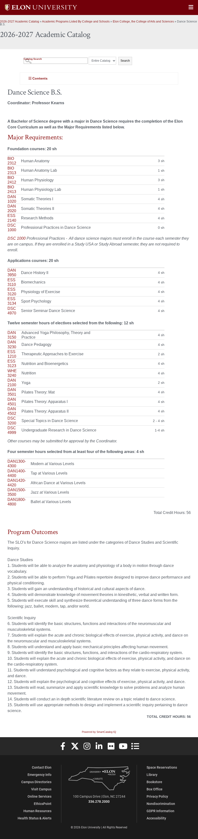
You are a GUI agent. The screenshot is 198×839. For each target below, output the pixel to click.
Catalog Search (33, 59)
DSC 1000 (16, 238)
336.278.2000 (99, 801)
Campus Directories (36, 782)
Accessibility (156, 818)
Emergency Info (39, 774)
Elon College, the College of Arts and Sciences (143, 21)
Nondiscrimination (161, 803)
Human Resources (37, 811)
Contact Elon (41, 767)
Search (125, 60)
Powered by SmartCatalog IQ (99, 731)
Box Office (155, 789)
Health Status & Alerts (34, 818)
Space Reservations (162, 767)
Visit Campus (41, 789)
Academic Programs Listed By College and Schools (76, 21)
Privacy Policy (157, 796)
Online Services (39, 796)
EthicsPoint (42, 803)
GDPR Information (160, 811)
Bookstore (154, 782)
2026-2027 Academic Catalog (19, 21)
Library (152, 774)
